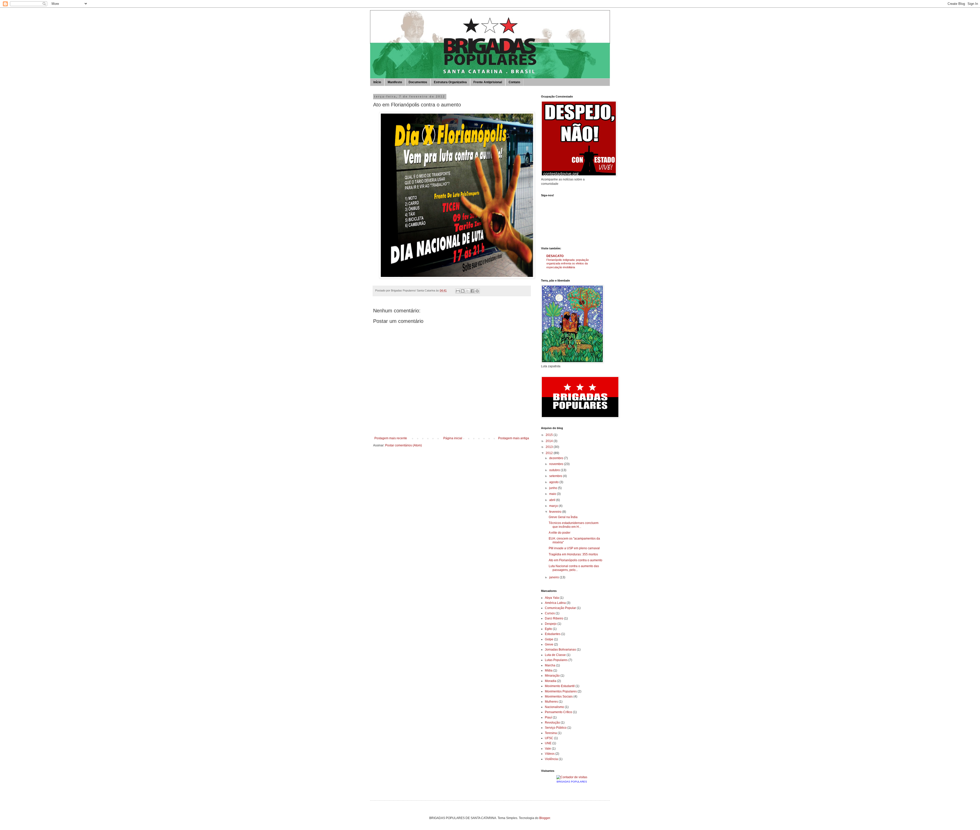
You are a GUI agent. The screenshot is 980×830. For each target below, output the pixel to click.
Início (377, 82)
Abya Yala (552, 598)
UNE (548, 743)
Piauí (548, 717)
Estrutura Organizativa (450, 82)
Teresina (551, 733)
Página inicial (452, 438)
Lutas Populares (556, 660)
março (554, 506)
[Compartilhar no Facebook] (472, 291)
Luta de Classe (555, 655)
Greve (549, 644)
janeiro (554, 577)
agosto (554, 482)
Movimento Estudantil (560, 686)
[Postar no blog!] (462, 291)
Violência (551, 759)
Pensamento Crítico (558, 712)
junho (553, 488)
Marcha (550, 665)
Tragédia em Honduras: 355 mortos (573, 554)
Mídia (549, 670)
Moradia (550, 681)
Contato (514, 82)
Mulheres (551, 701)
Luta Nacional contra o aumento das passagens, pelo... (574, 567)
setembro (556, 476)
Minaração (552, 675)
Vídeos (550, 753)
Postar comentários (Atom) (403, 445)
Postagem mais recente (390, 438)
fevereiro (555, 512)
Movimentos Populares (561, 691)
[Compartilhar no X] (467, 291)
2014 (550, 441)
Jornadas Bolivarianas (560, 649)
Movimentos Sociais (559, 696)
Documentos (418, 82)
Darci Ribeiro (554, 618)
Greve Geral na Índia (563, 517)
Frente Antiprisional (487, 82)
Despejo (551, 624)
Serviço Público (556, 727)
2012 (550, 453)
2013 (550, 447)
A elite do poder (559, 532)
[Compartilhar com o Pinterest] (477, 291)
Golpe (549, 639)
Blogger (544, 818)
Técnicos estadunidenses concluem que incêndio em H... (573, 524)
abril (552, 500)
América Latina (555, 603)
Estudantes (552, 634)
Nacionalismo (554, 707)
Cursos (550, 613)
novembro (556, 464)
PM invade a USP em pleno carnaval (574, 548)
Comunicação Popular (560, 608)
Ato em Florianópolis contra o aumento (575, 560)
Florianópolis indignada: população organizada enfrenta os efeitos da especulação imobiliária (567, 263)
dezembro (556, 458)
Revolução (552, 722)
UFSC (549, 738)
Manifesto (395, 82)
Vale (548, 748)
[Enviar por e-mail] (457, 291)
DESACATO (555, 256)
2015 (550, 435)
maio (553, 494)
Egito (548, 629)
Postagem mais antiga (513, 438)
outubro (555, 470)
